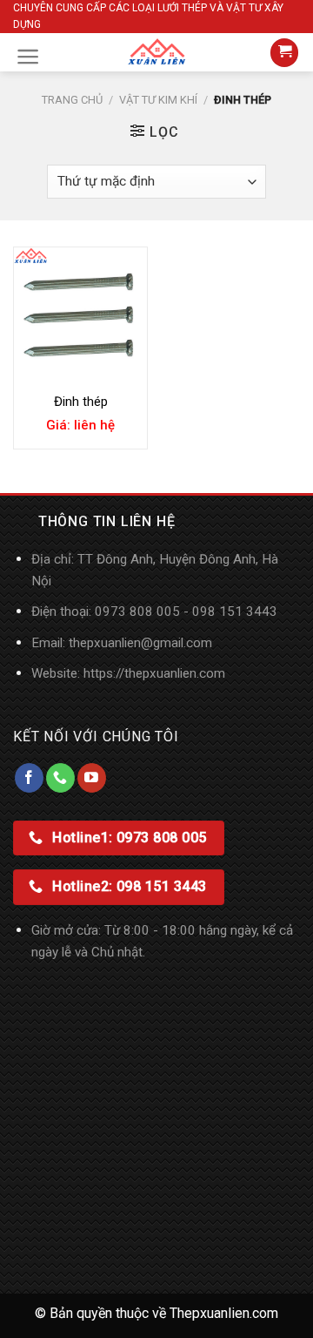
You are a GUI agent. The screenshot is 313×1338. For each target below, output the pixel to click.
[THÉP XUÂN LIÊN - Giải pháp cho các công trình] (156, 52)
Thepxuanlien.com (224, 1313)
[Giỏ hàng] (284, 52)
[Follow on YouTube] (91, 778)
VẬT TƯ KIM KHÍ (158, 99)
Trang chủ (72, 99)
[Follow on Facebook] (29, 778)
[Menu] (28, 56)
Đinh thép (81, 401)
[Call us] (60, 778)
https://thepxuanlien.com (154, 673)
